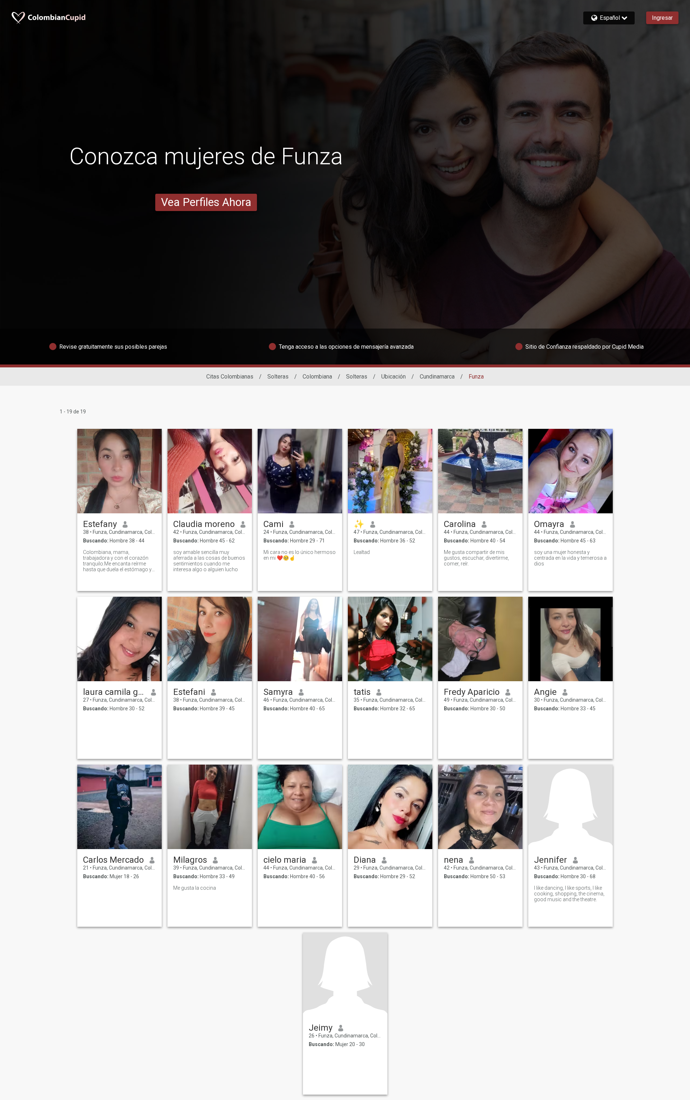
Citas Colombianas (229, 376)
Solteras (278, 376)
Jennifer (550, 860)
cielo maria (284, 860)
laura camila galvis (114, 692)
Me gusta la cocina (194, 888)
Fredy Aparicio (472, 692)
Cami (273, 524)
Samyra (278, 692)
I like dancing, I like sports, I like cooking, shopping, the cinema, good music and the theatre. (569, 893)
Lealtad (362, 552)
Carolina (460, 524)
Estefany (100, 524)
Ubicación (393, 376)
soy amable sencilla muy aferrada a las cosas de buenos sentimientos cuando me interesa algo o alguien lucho (209, 560)
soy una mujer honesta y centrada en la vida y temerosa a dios (570, 558)
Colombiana (317, 376)
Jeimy (320, 1028)
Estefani (189, 692)
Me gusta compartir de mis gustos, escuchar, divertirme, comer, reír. (476, 558)
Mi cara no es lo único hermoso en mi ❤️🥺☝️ (299, 555)
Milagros (190, 860)
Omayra (549, 524)
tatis (362, 692)
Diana (365, 860)
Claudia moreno (204, 524)
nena (453, 860)
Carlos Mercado (113, 860)
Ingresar (662, 17)
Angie (545, 692)
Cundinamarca (437, 376)
